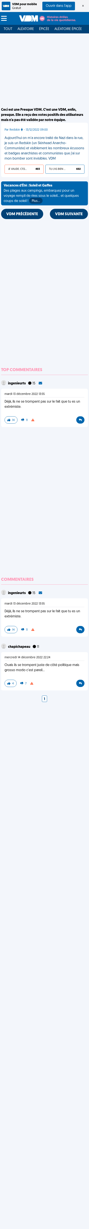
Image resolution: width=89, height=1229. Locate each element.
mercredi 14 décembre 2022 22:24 (27, 657)
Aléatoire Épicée (68, 29)
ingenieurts (17, 383)
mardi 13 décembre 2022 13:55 (25, 394)
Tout (8, 29)
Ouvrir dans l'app (59, 6)
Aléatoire (25, 29)
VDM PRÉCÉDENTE (22, 214)
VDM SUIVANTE (69, 214)
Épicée (44, 29)
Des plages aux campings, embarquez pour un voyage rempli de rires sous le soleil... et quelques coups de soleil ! (41, 193)
